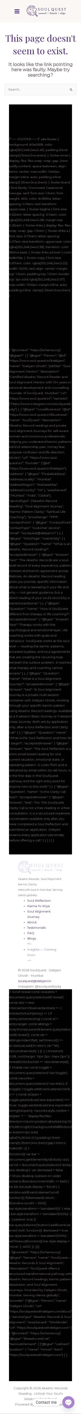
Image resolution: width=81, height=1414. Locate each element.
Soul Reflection (39, 900)
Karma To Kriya (38, 906)
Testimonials (36, 927)
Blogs (31, 938)
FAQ (30, 933)
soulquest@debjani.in (34, 981)
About (32, 922)
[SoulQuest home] (40, 867)
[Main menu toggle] (17, 11)
